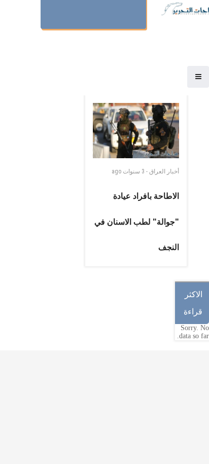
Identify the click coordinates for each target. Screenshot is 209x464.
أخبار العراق (164, 171)
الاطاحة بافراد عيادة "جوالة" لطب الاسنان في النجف (136, 222)
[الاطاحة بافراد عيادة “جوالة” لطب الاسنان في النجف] (136, 130)
